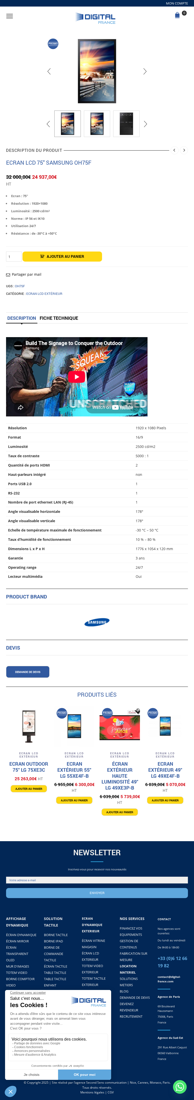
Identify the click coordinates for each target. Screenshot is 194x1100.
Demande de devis (27, 672)
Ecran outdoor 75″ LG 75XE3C (28, 767)
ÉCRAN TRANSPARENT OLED (17, 953)
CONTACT (164, 919)
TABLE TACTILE (55, 972)
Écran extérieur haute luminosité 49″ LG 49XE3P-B (120, 776)
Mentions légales (92, 1092)
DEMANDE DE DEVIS (135, 997)
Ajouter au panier (65, 256)
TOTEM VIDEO (16, 972)
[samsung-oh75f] (97, 71)
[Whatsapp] (180, 1087)
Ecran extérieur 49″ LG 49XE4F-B (165, 770)
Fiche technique (59, 318)
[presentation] (49, 71)
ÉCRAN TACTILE (55, 966)
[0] (178, 16)
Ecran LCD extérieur (44, 293)
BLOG (124, 991)
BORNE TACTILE (56, 935)
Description (21, 318)
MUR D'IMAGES (17, 966)
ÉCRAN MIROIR (17, 941)
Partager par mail (26, 274)
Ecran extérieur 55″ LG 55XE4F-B (74, 770)
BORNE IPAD (53, 941)
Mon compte (177, 3)
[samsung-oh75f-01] (126, 124)
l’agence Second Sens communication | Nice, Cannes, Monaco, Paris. (122, 1082)
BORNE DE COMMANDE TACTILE (53, 953)
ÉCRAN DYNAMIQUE (21, 935)
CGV (111, 1092)
